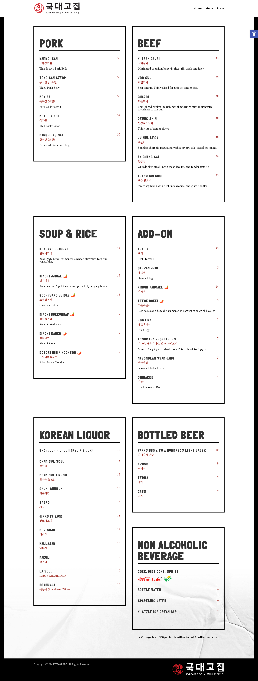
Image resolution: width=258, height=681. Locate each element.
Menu (209, 8)
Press (221, 8)
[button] (254, 34)
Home (198, 8)
